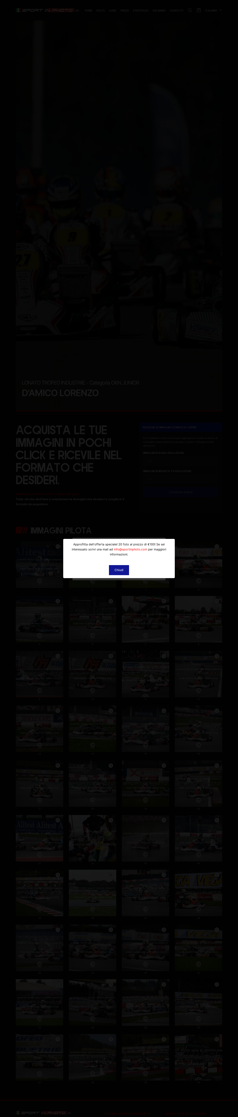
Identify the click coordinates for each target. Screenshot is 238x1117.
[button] (119, 570)
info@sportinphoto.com (130, 549)
